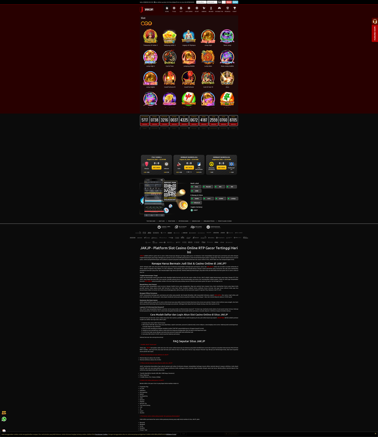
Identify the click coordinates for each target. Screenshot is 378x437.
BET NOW (156, 167)
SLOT (181, 11)
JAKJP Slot (220, 317)
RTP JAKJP (148, 281)
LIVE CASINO (189, 11)
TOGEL (174, 11)
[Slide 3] (189, 172)
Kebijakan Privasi (171, 434)
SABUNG (204, 11)
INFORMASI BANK (183, 221)
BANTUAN (162, 221)
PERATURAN (171, 221)
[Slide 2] (188, 172)
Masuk (229, 2)
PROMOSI (227, 11)
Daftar (235, 2)
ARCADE (211, 11)
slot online (217, 295)
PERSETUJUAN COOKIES (225, 221)
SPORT (197, 11)
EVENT (235, 11)
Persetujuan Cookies (101, 434)
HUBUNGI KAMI (196, 221)
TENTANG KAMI (150, 221)
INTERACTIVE (219, 11)
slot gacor (210, 266)
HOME (167, 11)
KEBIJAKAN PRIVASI (209, 221)
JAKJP (142, 255)
